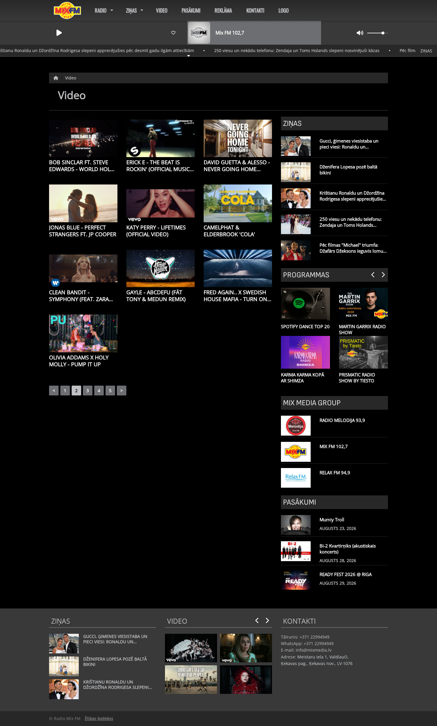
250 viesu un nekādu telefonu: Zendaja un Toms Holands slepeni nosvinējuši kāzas (273, 50)
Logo (284, 10)
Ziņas (131, 10)
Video (161, 10)
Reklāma (223, 10)
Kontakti (255, 10)
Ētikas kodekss (99, 718)
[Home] (56, 78)
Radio (100, 10)
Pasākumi (191, 10)
